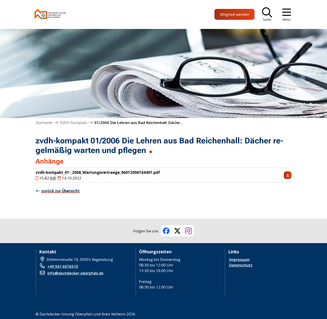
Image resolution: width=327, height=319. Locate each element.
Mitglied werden (234, 14)
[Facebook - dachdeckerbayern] (166, 230)
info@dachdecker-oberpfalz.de (75, 273)
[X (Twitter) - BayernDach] (177, 230)
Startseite (44, 122)
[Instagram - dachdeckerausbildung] (188, 230)
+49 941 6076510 (62, 266)
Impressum (239, 259)
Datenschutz (240, 265)
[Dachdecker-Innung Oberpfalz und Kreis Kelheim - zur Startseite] (50, 14)
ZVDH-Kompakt (73, 122)
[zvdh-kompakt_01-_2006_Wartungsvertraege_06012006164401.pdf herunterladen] (287, 175)
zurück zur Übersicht (60, 190)
